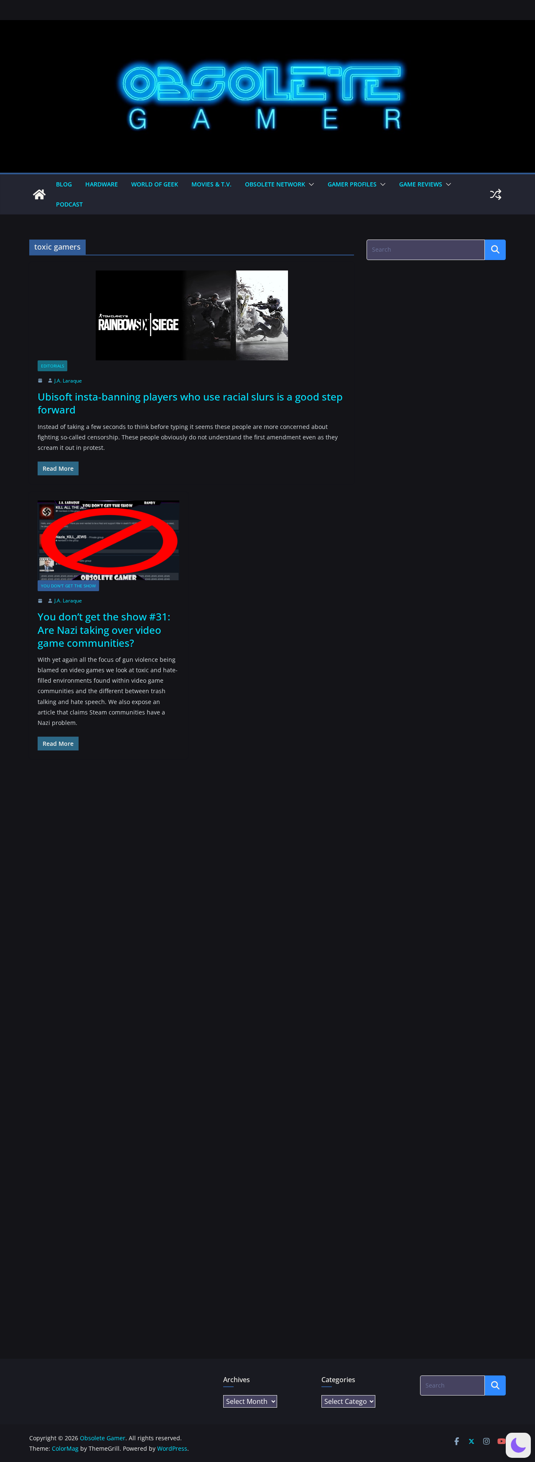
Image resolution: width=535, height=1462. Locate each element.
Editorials (52, 366)
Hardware (101, 184)
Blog (64, 184)
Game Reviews (420, 184)
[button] (309, 184)
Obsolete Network (275, 184)
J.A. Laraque (68, 380)
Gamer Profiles (352, 184)
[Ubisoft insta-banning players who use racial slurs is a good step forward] (192, 315)
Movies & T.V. (211, 184)
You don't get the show (68, 586)
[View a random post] (496, 194)
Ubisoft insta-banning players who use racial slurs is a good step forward (190, 403)
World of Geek (154, 184)
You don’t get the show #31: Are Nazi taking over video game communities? (104, 629)
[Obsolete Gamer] (39, 194)
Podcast (69, 204)
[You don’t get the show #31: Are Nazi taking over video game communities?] (108, 540)
